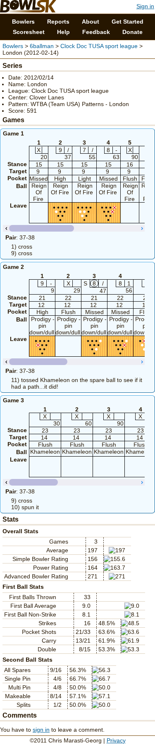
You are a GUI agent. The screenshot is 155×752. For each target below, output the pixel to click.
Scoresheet (29, 32)
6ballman (42, 46)
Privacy (116, 740)
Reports (58, 21)
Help (63, 32)
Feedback (96, 32)
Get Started (127, 21)
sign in (41, 729)
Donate (132, 32)
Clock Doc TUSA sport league (99, 46)
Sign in (145, 6)
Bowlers (23, 21)
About (90, 21)
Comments (19, 715)
